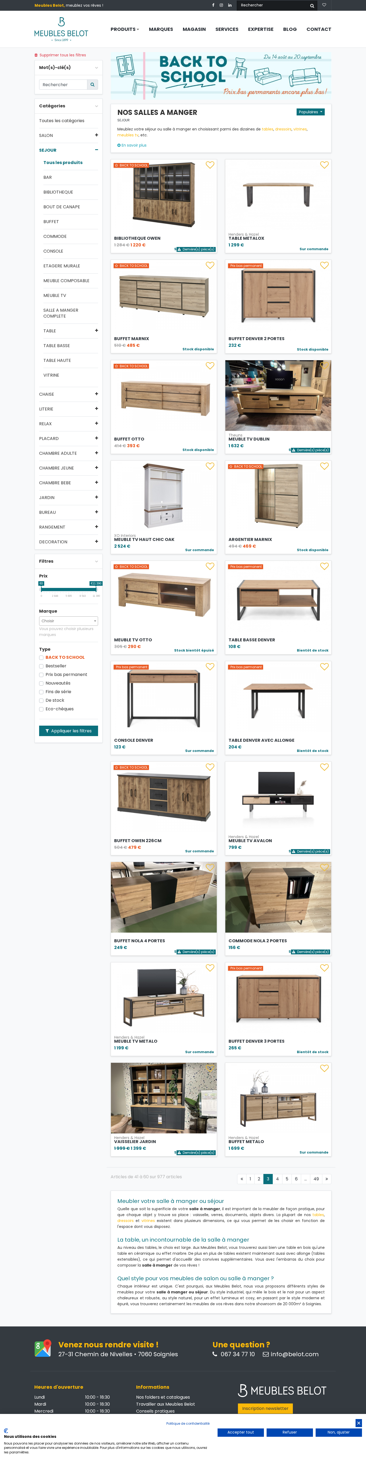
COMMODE (55, 236)
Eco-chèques (60, 709)
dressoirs (283, 129)
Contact (319, 29)
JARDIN (46, 498)
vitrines (300, 129)
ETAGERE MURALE (61, 266)
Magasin (194, 29)
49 (316, 1179)
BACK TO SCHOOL (65, 657)
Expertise (261, 29)
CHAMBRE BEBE (55, 483)
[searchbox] (69, 621)
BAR (47, 177)
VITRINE (51, 375)
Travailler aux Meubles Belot (165, 1404)
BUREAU (47, 512)
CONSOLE (53, 251)
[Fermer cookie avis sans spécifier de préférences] (359, 1423)
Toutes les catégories (61, 121)
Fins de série (58, 692)
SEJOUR (48, 150)
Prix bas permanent (66, 675)
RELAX (45, 424)
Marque (48, 611)
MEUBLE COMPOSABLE (66, 281)
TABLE (49, 331)
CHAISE (46, 394)
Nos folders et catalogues (163, 1397)
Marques (161, 29)
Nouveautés (58, 683)
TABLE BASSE (56, 346)
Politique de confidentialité (188, 1423)
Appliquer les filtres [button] (71, 731)
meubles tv (128, 135)
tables (267, 129)
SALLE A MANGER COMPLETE (60, 313)
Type (44, 649)
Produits (124, 29)
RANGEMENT (52, 527)
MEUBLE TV (54, 296)
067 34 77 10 (237, 1354)
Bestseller (56, 666)
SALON (46, 136)
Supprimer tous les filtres (62, 55)
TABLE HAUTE (57, 360)
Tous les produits (63, 163)
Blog (290, 29)
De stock (55, 700)
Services (226, 29)
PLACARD (49, 439)
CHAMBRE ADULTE (58, 453)
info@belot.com (295, 1354)
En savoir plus (134, 145)
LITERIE (46, 409)
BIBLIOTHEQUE (58, 192)
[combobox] (68, 621)
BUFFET (51, 222)
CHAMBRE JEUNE (56, 468)
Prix (43, 576)
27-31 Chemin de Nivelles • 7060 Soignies (118, 1354)
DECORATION (53, 542)
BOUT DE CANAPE (61, 207)
